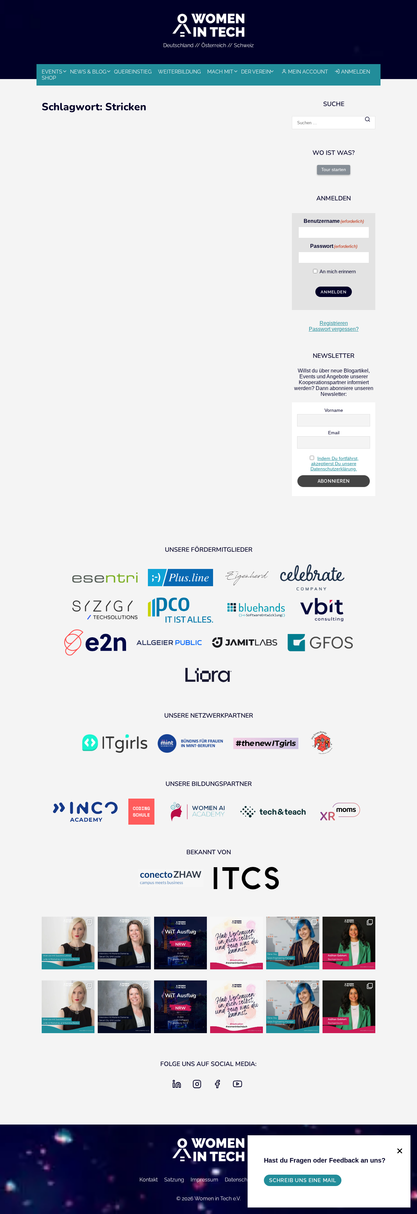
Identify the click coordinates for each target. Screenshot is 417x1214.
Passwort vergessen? (334, 329)
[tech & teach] (273, 812)
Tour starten (333, 169)
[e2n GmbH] (95, 643)
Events (52, 72)
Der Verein (256, 72)
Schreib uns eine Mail (302, 1180)
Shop (49, 78)
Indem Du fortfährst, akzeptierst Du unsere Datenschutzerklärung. (334, 463)
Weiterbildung (179, 72)
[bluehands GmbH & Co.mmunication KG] (256, 610)
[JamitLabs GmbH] (244, 643)
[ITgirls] (114, 744)
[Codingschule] (141, 812)
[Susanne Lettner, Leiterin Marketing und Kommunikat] (68, 943)
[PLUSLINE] (180, 578)
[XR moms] (340, 812)
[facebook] (218, 1086)
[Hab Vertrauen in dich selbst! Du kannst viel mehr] (236, 943)
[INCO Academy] (85, 812)
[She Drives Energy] (322, 744)
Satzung (174, 1180)
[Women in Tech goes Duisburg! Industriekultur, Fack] (180, 943)
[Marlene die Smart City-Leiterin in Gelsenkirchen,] (124, 943)
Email (333, 432)
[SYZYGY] (105, 610)
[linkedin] (178, 1086)
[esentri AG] (105, 578)
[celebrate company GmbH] (312, 578)
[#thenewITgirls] (266, 744)
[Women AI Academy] (197, 812)
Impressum (204, 1180)
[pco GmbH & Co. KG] (180, 611)
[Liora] (208, 675)
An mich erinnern (338, 271)
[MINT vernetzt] (190, 744)
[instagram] (198, 1086)
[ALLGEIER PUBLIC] (169, 643)
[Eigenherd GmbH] (246, 578)
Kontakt (148, 1180)
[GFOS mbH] (320, 643)
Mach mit (220, 72)
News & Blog (88, 72)
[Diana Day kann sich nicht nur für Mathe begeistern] (292, 943)
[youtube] (238, 1086)
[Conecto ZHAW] (171, 878)
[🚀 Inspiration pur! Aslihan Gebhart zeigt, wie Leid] (349, 943)
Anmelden (355, 72)
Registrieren (334, 323)
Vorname (333, 410)
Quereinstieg (132, 72)
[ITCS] (246, 878)
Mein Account (308, 72)
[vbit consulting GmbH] (322, 610)
